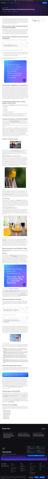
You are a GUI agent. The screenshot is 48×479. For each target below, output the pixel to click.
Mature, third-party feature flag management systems (15, 386)
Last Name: (28, 450)
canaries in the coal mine (8, 194)
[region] (24, 477)
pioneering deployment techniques (15, 121)
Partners (40, 467)
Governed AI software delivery (23, 466)
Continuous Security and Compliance (23, 470)
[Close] (47, 477)
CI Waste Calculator (32, 474)
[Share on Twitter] (37, 20)
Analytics (12, 472)
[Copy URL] (32, 20)
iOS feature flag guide (6, 417)
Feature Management (13, 468)
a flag (6, 29)
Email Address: (29, 446)
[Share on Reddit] (38, 20)
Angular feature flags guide (6, 414)
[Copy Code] (27, 42)
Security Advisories (32, 468)
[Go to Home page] (3, 2)
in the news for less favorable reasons (14, 120)
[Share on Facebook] (35, 20)
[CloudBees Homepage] (4, 463)
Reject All (36, 477)
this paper (11, 130)
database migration (13, 255)
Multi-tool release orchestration (22, 468)
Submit (36, 455)
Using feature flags (22, 293)
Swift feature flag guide (6, 418)
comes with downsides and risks (22, 295)
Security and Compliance (14, 467)
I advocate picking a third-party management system (10, 395)
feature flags (12, 104)
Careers (40, 468)
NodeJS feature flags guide (6, 413)
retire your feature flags (11, 401)
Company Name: (38, 450)
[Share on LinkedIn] (34, 20)
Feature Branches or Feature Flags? (14, 288)
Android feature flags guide (6, 410)
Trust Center (31, 467)
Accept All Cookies (42, 477)
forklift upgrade (16, 256)
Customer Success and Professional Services (32, 472)
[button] (8, 3)
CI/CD (11, 466)
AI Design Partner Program (33, 466)
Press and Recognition (42, 466)
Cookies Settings (31, 477)
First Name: (38, 446)
